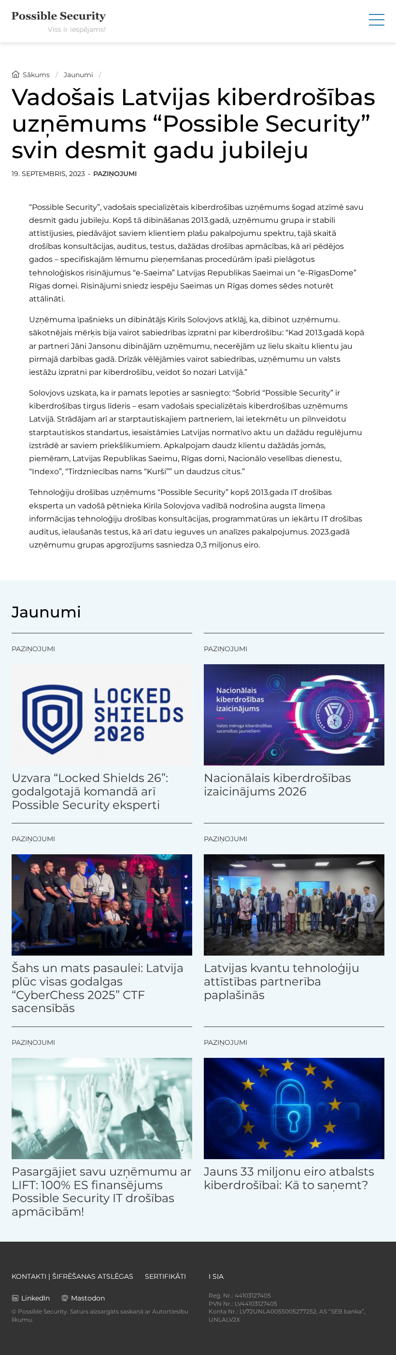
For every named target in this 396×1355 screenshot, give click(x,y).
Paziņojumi (115, 173)
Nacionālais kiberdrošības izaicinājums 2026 (277, 784)
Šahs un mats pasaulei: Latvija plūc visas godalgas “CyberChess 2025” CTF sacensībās (98, 988)
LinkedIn (35, 1298)
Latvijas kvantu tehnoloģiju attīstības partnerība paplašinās (281, 981)
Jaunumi (78, 74)
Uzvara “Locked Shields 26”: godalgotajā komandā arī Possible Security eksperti (90, 791)
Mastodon (88, 1298)
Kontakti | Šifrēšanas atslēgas (72, 1276)
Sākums (36, 74)
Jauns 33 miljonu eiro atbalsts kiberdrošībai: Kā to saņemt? (289, 1178)
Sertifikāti (165, 1276)
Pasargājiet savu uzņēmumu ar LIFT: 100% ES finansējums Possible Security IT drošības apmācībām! (102, 1191)
